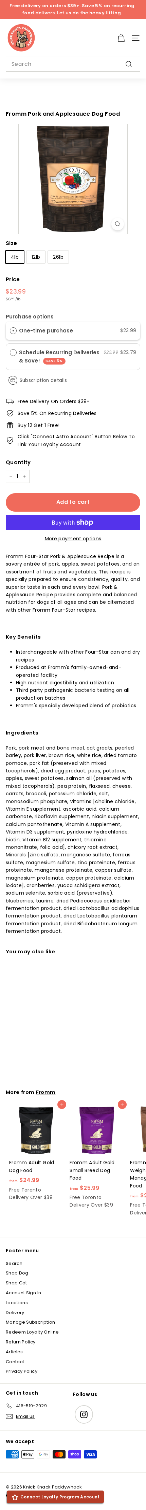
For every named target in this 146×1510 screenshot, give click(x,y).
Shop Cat (16, 1283)
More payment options (73, 538)
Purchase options (30, 316)
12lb (36, 257)
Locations (17, 1302)
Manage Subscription (30, 1322)
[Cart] (121, 38)
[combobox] (73, 64)
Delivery (15, 1312)
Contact (15, 1361)
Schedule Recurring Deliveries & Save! (59, 356)
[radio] (13, 330)
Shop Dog (17, 1273)
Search (14, 1263)
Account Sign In (23, 1293)
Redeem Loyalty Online (32, 1332)
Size (11, 243)
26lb (58, 257)
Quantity (18, 462)
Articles (14, 1352)
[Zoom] (117, 224)
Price (13, 279)
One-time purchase (46, 330)
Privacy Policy (21, 1371)
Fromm (46, 1092)
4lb (15, 257)
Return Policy (21, 1342)
